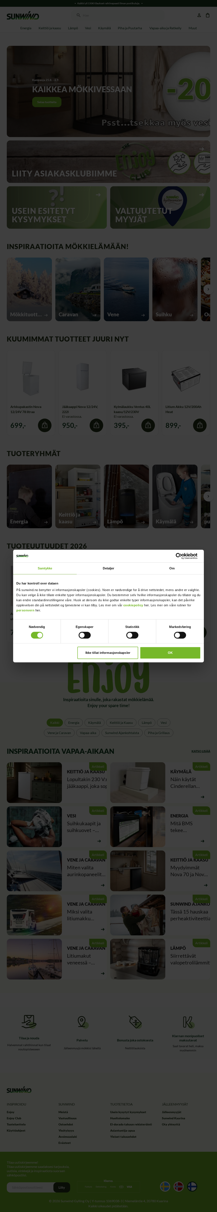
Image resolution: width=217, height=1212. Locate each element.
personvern (25, 610)
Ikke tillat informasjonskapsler (107, 652)
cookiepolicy (133, 605)
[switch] (85, 635)
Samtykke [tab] (45, 568)
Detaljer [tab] (108, 568)
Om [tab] (172, 568)
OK (170, 652)
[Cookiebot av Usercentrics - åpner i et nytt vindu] (182, 556)
